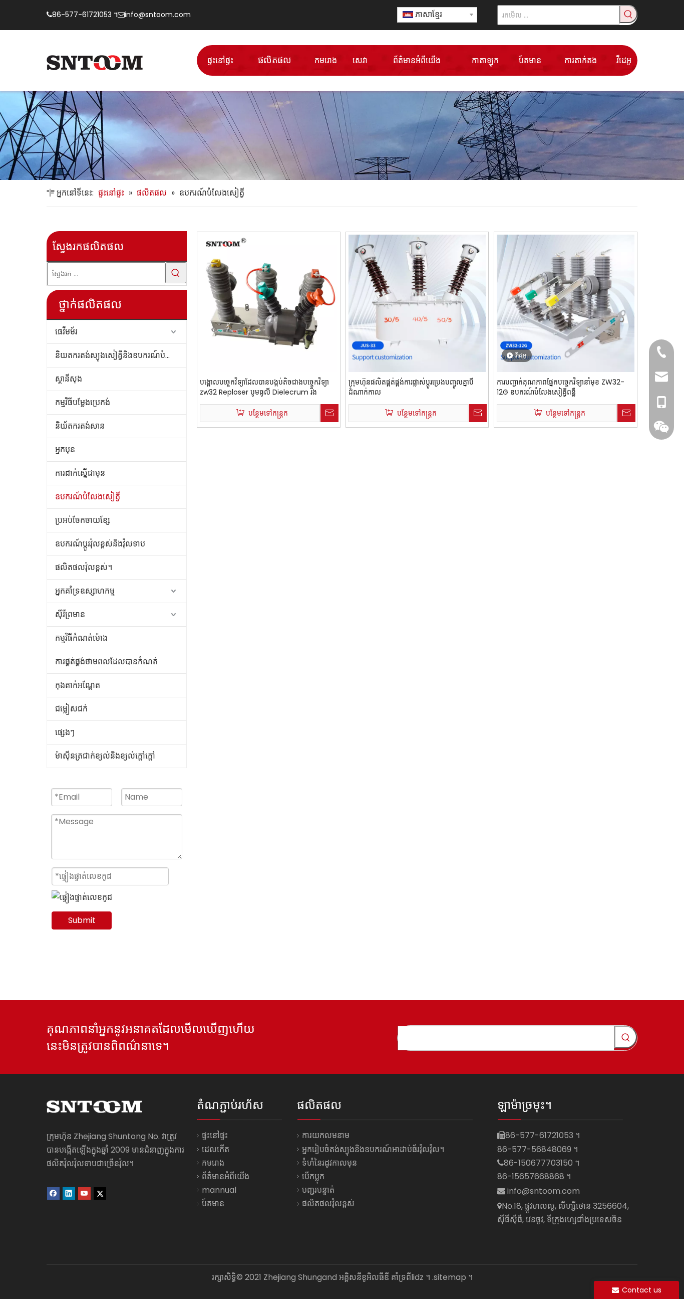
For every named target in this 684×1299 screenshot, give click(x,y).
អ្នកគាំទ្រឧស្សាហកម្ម (85, 591)
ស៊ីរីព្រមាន (70, 614)
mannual (219, 1190)
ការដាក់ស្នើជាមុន (80, 473)
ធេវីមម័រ (66, 331)
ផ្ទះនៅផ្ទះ (215, 1135)
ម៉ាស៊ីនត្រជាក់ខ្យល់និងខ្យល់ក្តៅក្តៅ (105, 756)
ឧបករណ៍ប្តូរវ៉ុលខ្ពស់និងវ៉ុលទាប (100, 543)
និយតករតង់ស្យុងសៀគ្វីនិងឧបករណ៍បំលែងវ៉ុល (120, 355)
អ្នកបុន (65, 449)
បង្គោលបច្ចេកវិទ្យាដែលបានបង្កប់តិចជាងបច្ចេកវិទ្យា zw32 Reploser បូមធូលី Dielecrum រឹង (264, 387)
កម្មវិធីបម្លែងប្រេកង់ (82, 402)
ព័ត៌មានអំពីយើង (225, 1176)
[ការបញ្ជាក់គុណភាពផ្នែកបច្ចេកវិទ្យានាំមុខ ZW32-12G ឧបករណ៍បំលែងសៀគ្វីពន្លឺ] (565, 303)
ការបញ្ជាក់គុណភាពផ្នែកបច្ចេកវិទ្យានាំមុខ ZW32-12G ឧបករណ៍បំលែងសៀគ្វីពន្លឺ (560, 387)
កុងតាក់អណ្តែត (77, 685)
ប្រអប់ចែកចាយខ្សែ (82, 520)
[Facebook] (53, 1192)
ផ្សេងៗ (65, 732)
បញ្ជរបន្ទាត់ (318, 1190)
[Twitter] (100, 1192)
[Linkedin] (69, 1192)
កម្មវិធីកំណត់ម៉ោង (81, 638)
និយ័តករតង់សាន (80, 426)
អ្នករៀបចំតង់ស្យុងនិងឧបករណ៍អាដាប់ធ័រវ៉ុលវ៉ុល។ (373, 1149)
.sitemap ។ (452, 1277)
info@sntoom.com (158, 15)
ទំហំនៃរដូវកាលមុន (329, 1163)
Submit (82, 920)
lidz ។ (420, 1277)
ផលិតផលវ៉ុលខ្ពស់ (328, 1203)
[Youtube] (84, 1192)
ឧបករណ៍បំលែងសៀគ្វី (87, 496)
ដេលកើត (215, 1149)
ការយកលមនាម (326, 1135)
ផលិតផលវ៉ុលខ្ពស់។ (83, 567)
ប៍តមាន (213, 1203)
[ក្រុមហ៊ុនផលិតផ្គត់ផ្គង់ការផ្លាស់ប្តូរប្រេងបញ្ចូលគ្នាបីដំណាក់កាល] (417, 303)
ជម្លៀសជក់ (71, 708)
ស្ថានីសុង (68, 379)
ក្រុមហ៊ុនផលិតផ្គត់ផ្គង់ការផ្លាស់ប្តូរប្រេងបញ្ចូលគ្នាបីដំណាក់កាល (411, 387)
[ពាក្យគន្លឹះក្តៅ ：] (628, 14)
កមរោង (213, 1163)
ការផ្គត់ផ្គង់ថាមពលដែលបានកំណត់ (106, 661)
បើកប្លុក (313, 1176)
